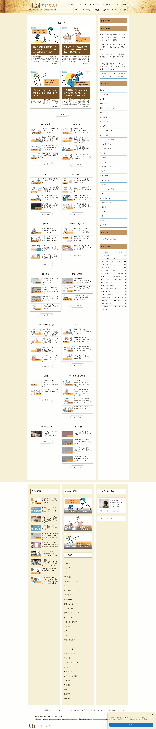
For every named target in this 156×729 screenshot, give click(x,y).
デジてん (37, 717)
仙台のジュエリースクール (70, 719)
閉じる (131, 724)
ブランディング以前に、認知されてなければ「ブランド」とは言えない (112, 75)
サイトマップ (56, 710)
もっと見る (62, 114)
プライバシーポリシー (134, 719)
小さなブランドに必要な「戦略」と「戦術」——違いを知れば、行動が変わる (112, 47)
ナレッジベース (67, 710)
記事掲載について (113, 710)
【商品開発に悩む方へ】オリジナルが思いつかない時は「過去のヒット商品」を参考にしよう (112, 66)
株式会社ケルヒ (48, 717)
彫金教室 (81, 719)
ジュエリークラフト (55, 719)
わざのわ (45, 719)
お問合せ (124, 710)
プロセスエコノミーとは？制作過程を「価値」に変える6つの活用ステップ (112, 56)
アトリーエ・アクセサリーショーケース (104, 719)
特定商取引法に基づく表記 (82, 710)
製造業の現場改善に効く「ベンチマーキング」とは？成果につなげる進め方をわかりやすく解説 (112, 37)
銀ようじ (38, 719)
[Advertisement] (112, 536)
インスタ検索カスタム (108, 239)
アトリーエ (88, 719)
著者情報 (47, 710)
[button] (152, 714)
